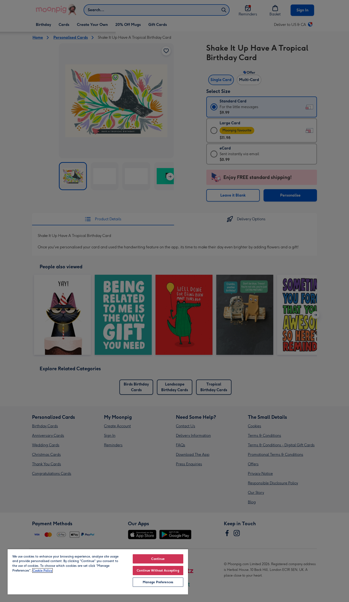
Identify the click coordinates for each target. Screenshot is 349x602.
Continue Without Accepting (158, 570)
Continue (158, 559)
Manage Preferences (158, 582)
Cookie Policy (42, 570)
